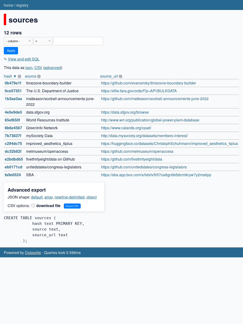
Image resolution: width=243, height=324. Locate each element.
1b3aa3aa (13, 98)
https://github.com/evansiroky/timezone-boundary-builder (148, 83)
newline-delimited (69, 197)
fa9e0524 (13, 174)
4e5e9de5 (13, 112)
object (91, 197)
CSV (38, 67)
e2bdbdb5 (14, 159)
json (29, 67)
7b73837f (13, 135)
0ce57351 (13, 90)
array (48, 197)
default (36, 197)
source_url (109, 76)
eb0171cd (13, 167)
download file (48, 205)
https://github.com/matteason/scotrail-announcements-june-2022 (155, 98)
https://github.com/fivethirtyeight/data (131, 159)
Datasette (33, 252)
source (30, 76)
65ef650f (12, 120)
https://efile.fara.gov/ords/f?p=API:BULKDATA (139, 90)
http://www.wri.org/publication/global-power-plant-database (150, 120)
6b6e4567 (13, 127)
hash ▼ (10, 76)
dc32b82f (13, 151)
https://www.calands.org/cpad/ (126, 127)
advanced (52, 67)
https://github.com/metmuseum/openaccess (137, 151)
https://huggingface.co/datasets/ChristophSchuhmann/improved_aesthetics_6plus (169, 143)
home (8, 5)
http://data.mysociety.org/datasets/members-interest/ (144, 135)
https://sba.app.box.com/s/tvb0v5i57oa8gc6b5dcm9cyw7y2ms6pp (156, 174)
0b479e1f (13, 83)
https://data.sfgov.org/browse (125, 112)
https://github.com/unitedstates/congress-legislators (144, 167)
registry (22, 5)
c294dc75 (13, 143)
